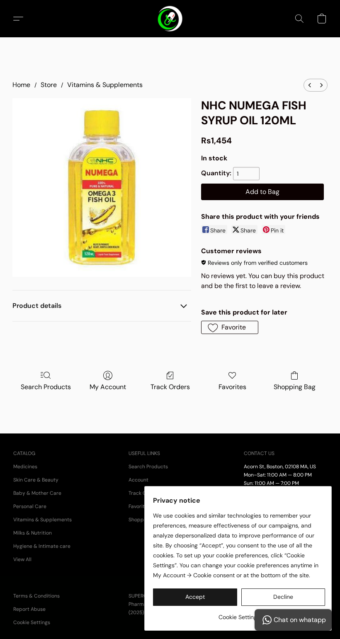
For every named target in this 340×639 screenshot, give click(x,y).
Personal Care (29, 506)
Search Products (46, 386)
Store (49, 84)
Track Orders (170, 386)
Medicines (25, 466)
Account (138, 480)
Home (21, 84)
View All (22, 559)
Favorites (232, 386)
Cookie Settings (31, 622)
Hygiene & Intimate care (41, 546)
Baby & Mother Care (37, 493)
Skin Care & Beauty (35, 480)
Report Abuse (29, 609)
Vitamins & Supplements (105, 84)
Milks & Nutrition (32, 533)
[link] (239, 614)
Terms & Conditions (36, 596)
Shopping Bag (295, 386)
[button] (170, 18)
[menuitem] (310, 85)
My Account (108, 386)
